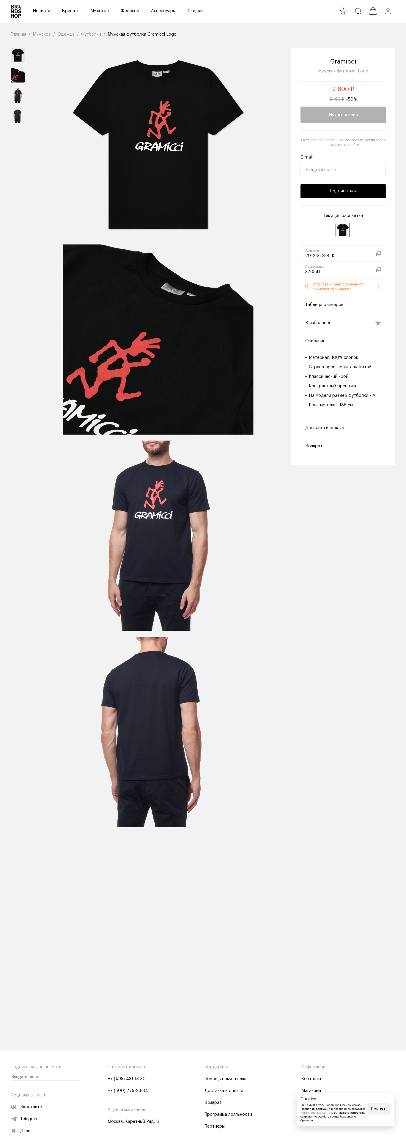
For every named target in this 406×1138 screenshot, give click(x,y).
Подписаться (343, 191)
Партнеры (214, 1126)
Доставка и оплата (223, 1091)
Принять (379, 1109)
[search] (358, 11)
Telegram (29, 1119)
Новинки (41, 11)
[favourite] (343, 11)
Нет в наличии (343, 115)
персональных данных (316, 1112)
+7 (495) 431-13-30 (127, 1079)
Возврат (213, 1103)
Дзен (25, 1131)
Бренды (70, 11)
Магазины (311, 1091)
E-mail (306, 157)
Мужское (99, 11)
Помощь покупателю (225, 1079)
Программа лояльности (228, 1114)
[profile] (387, 11)
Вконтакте (31, 1107)
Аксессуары (163, 11)
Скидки (195, 11)
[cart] (373, 11)
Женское (130, 11)
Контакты (311, 1079)
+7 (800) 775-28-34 (128, 1091)
